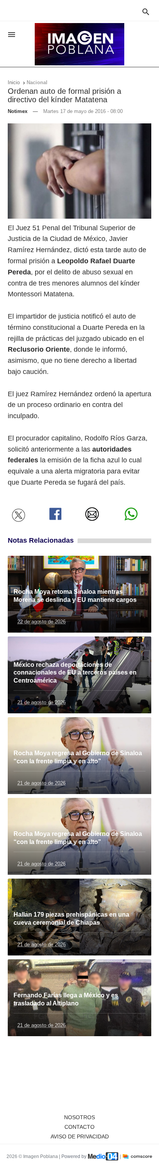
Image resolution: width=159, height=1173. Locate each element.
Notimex (17, 111)
